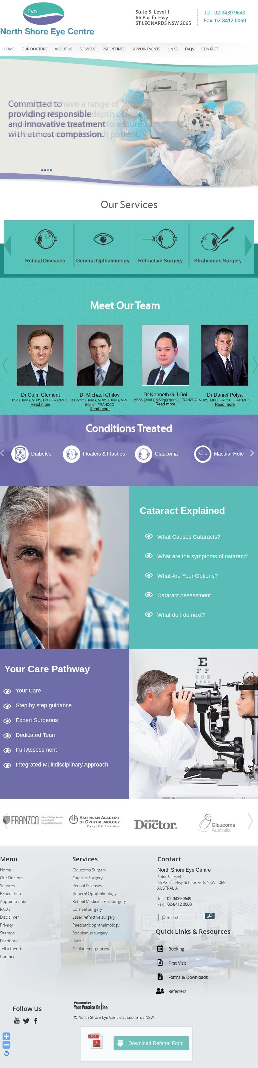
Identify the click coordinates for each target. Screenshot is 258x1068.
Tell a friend (10, 948)
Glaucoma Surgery (89, 870)
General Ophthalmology (94, 893)
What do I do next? (181, 615)
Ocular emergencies (90, 948)
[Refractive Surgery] (134, 253)
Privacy (6, 925)
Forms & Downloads (188, 977)
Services (87, 49)
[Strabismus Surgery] (192, 253)
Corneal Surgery (87, 909)
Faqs (189, 49)
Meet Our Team (125, 305)
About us (63, 49)
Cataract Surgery (87, 878)
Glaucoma (134, 453)
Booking (176, 949)
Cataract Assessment (184, 595)
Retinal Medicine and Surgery (99, 901)
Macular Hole (197, 453)
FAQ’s (5, 909)
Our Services (129, 204)
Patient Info (114, 49)
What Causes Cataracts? (188, 537)
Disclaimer (9, 917)
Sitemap (7, 933)
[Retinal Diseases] (19, 253)
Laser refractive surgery (93, 917)
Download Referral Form (155, 1043)
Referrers (177, 991)
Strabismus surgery (90, 933)
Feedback (9, 941)
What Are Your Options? (187, 576)
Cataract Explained (182, 510)
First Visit (177, 963)
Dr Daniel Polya (194, 395)
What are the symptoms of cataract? (202, 556)
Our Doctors (34, 49)
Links (172, 49)
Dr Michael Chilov (69, 395)
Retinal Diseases (87, 885)
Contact (209, 49)
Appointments (146, 49)
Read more (69, 408)
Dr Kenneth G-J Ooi (134, 394)
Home (9, 49)
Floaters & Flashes (72, 453)
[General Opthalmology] (77, 253)
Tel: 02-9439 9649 (224, 12)
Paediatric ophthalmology (96, 925)
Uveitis (78, 941)
